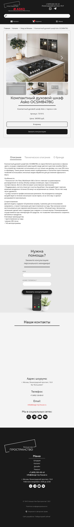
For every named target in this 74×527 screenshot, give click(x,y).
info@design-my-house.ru (37, 405)
